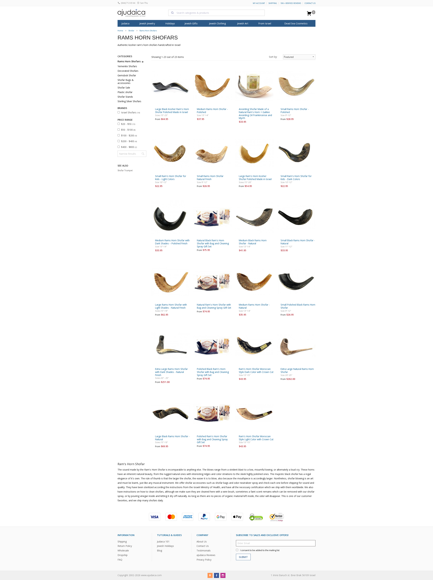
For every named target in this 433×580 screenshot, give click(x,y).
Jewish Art (242, 23)
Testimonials (204, 550)
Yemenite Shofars (127, 66)
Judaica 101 (163, 541)
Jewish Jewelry (147, 23)
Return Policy (125, 546)
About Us (202, 541)
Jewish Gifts (191, 23)
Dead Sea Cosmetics (295, 23)
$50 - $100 (128, 129)
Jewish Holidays (165, 546)
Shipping (272, 3)
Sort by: (273, 56)
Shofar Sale (124, 87)
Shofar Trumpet (125, 170)
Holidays (170, 23)
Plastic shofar (125, 92)
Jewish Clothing (217, 23)
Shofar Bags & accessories (126, 81)
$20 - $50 (128, 124)
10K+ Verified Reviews (290, 3)
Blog (159, 550)
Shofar (131, 30)
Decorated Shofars (128, 70)
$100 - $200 (129, 135)
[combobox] (216, 12)
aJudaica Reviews (206, 555)
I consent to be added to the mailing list (259, 550)
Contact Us (309, 3)
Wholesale (123, 550)
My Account (259, 3)
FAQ (120, 559)
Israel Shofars (130, 112)
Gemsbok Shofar (127, 75)
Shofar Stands (125, 96)
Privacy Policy (204, 559)
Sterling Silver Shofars (129, 101)
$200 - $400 (129, 141)
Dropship (123, 555)
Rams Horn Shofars (148, 30)
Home (120, 30)
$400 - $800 (129, 147)
